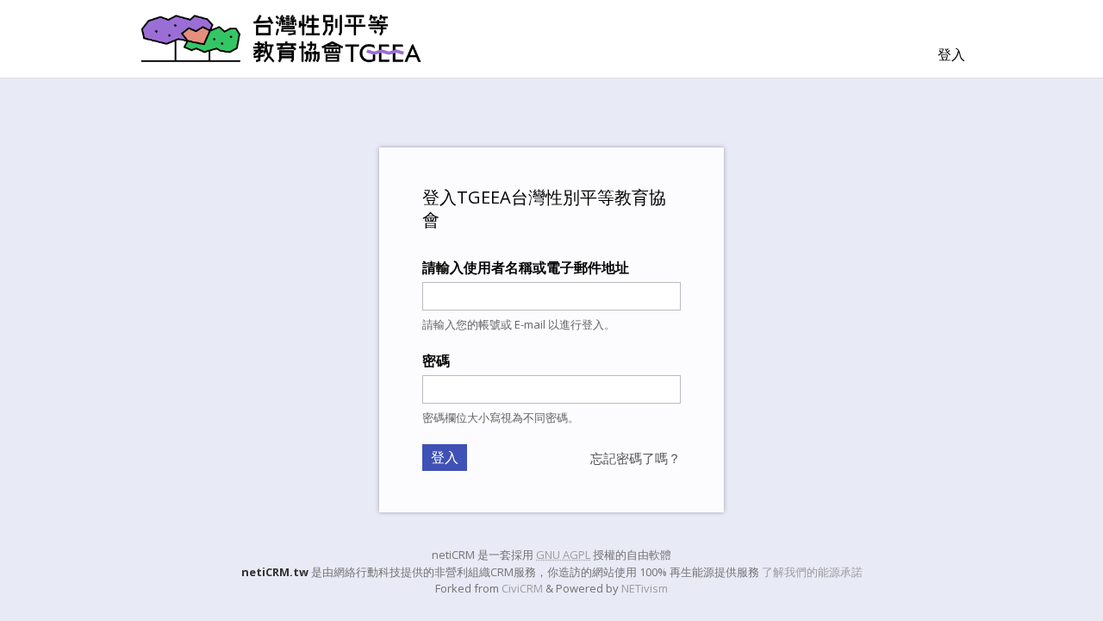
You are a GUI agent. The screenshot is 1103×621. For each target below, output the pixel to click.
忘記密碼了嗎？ (635, 458)
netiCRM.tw (274, 572)
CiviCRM (522, 588)
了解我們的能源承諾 (812, 572)
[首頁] (282, 39)
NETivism (644, 588)
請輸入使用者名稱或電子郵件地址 (525, 267)
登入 (951, 54)
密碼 (436, 360)
